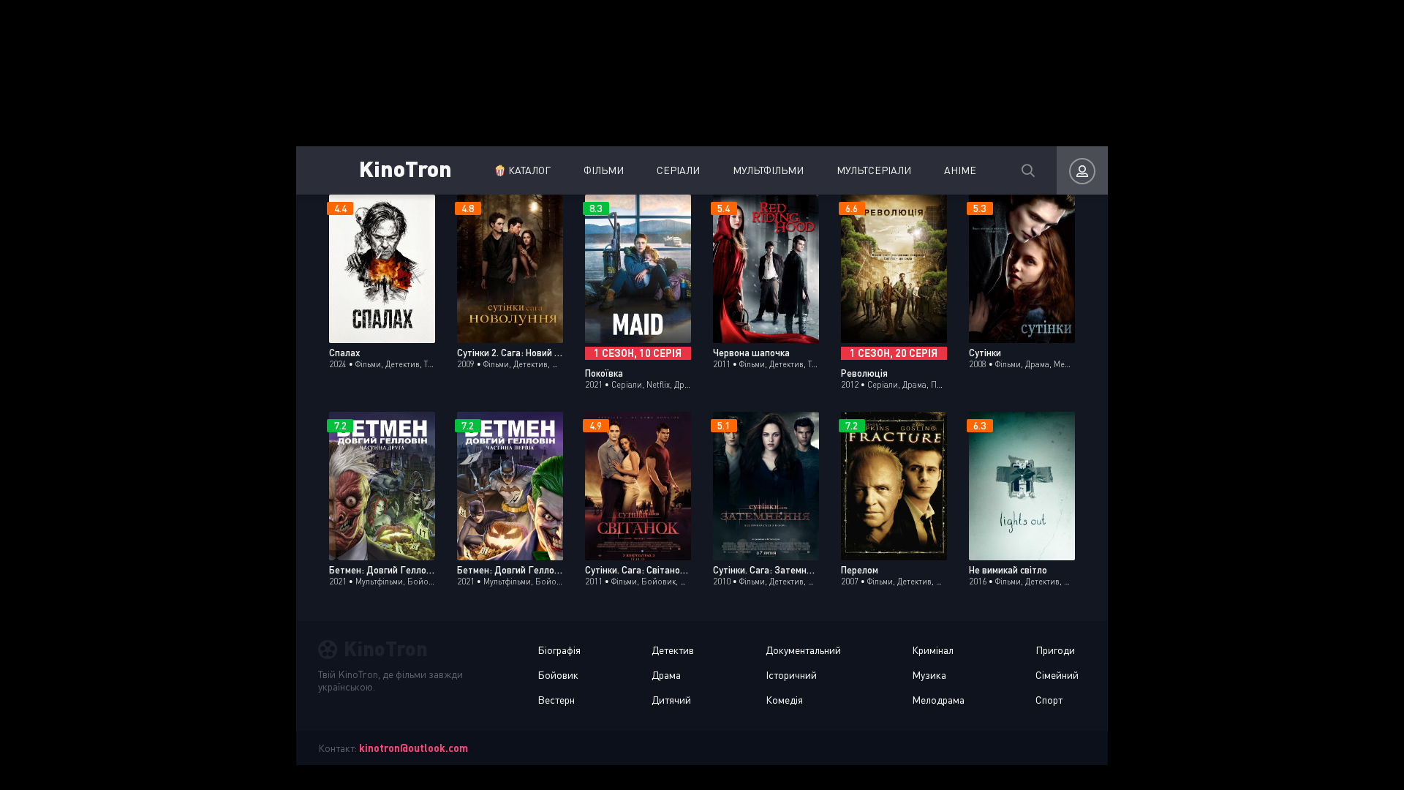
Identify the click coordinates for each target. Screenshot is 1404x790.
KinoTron (405, 167)
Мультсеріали (874, 170)
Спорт (1049, 699)
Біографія (559, 650)
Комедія (784, 699)
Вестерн (556, 699)
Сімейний (1057, 675)
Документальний (803, 650)
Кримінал (933, 650)
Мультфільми (768, 170)
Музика (929, 675)
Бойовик (557, 675)
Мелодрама (938, 699)
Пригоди (1055, 650)
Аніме (960, 170)
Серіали (678, 170)
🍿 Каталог (522, 170)
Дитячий (671, 699)
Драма (666, 675)
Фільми (604, 170)
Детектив (673, 650)
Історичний (791, 675)
